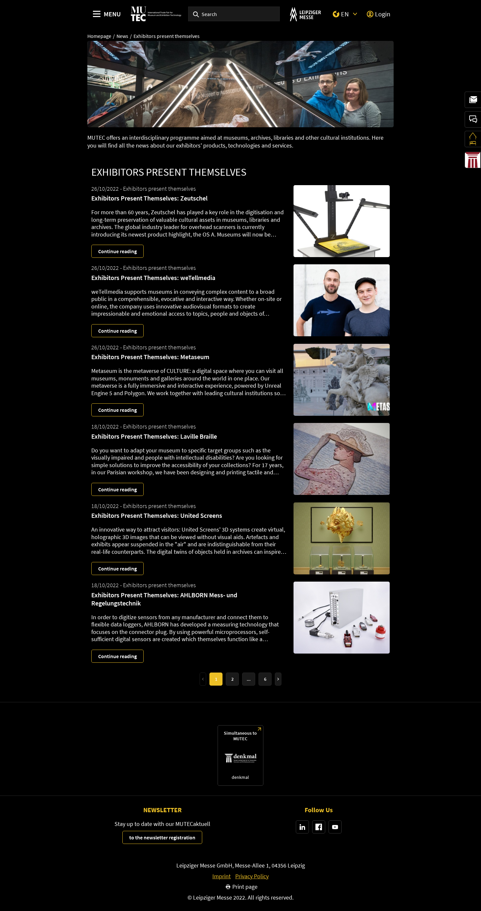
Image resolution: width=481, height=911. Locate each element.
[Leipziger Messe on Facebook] (318, 826)
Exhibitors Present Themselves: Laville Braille (154, 436)
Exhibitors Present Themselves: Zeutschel (149, 198)
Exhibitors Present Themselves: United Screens (156, 515)
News (122, 36)
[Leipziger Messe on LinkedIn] (302, 826)
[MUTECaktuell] (473, 100)
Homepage (99, 36)
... (249, 679)
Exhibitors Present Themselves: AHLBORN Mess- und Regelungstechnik (164, 599)
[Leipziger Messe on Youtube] (335, 826)
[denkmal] (473, 160)
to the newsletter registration (162, 837)
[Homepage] (156, 14)
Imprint (221, 876)
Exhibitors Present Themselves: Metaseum (150, 357)
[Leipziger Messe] (305, 14)
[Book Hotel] (473, 139)
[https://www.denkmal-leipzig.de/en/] (240, 755)
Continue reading (117, 251)
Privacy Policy (252, 876)
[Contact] (473, 119)
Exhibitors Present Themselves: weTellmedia (153, 277)
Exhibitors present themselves (167, 36)
